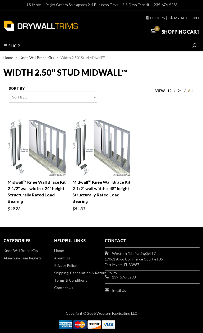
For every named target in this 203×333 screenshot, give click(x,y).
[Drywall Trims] (40, 25)
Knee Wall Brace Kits (37, 57)
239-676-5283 (166, 4)
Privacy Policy (65, 265)
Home (8, 57)
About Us (62, 258)
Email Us (119, 290)
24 (180, 90)
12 (169, 90)
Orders (157, 18)
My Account (186, 18)
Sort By (17, 88)
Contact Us (63, 287)
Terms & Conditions (70, 280)
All (190, 90)
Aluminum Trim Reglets (22, 258)
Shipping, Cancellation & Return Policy (85, 273)
